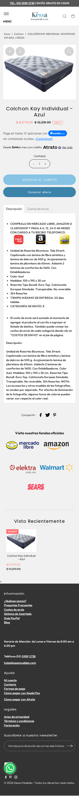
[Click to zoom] (69, 51)
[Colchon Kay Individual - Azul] (21, 540)
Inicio (7, 33)
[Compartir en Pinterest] (54, 415)
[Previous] (10, 51)
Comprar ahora (39, 192)
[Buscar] (65, 16)
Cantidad (40, 156)
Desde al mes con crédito (37, 147)
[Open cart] (73, 16)
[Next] (20, 51)
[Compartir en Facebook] (40, 415)
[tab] (14, 208)
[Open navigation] (6, 14)
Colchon (19, 33)
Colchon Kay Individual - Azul (21, 557)
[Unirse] (69, 746)
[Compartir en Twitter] (47, 415)
